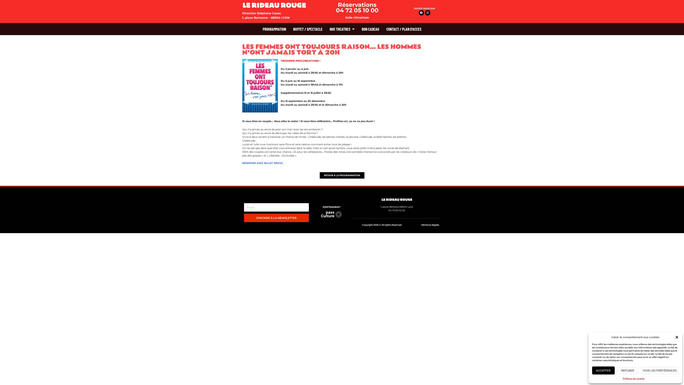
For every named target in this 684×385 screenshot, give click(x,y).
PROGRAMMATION (274, 29)
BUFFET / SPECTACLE (308, 29)
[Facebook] (421, 13)
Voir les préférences (660, 370)
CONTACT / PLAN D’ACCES (403, 29)
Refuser (627, 370)
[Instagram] (427, 13)
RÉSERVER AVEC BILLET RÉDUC (262, 163)
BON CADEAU (370, 29)
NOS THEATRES (340, 29)
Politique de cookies (633, 378)
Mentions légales (430, 225)
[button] (677, 337)
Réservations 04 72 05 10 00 (357, 7)
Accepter (603, 370)
